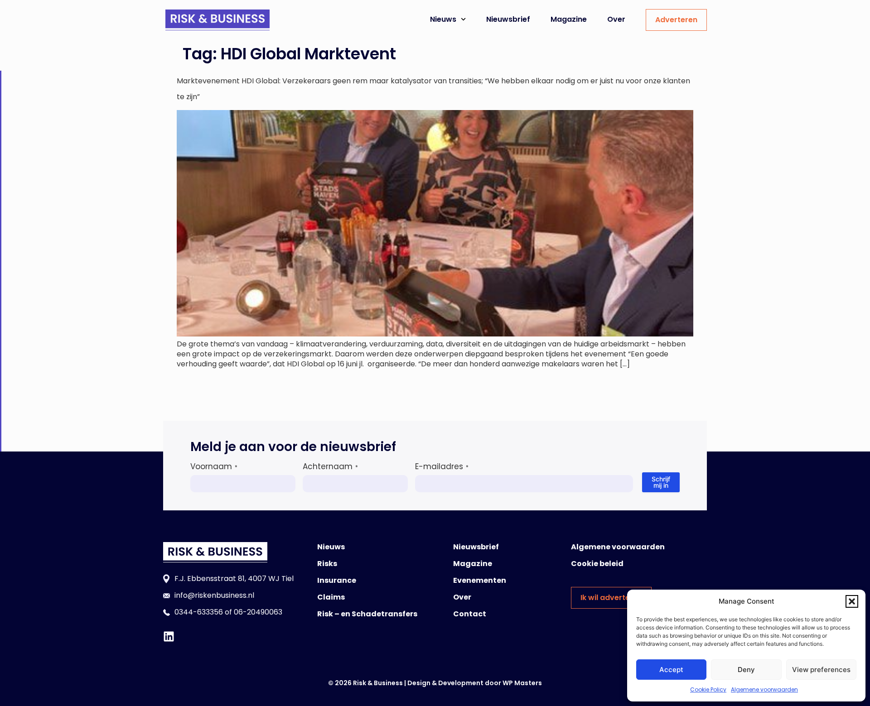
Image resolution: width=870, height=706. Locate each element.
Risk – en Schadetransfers (367, 614)
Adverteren (676, 19)
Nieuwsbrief (508, 19)
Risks (327, 563)
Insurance (336, 580)
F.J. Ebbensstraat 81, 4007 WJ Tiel (234, 578)
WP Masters (522, 682)
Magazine (569, 19)
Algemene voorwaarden (764, 689)
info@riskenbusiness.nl (214, 595)
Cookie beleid (597, 563)
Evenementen (479, 580)
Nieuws (443, 19)
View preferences (821, 669)
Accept (671, 669)
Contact (469, 614)
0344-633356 (198, 612)
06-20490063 (258, 612)
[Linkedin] (168, 636)
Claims (331, 597)
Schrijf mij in (661, 482)
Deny (746, 669)
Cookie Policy (708, 689)
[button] (851, 601)
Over (616, 19)
